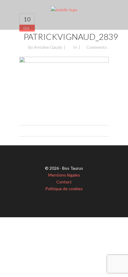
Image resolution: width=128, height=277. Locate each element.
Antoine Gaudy (48, 47)
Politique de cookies (64, 188)
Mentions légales (64, 174)
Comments (96, 47)
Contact (64, 181)
